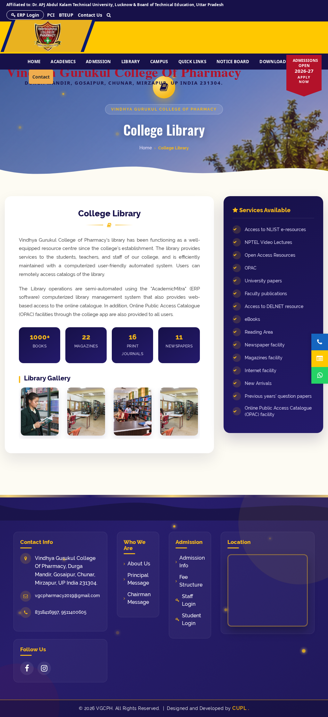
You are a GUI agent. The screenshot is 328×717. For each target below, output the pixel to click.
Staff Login (188, 600)
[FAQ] (319, 358)
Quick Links (192, 61)
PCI (50, 15)
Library (130, 61)
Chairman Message (139, 598)
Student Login (191, 619)
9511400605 (73, 612)
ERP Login (27, 15)
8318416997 (47, 612)
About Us (138, 564)
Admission (98, 61)
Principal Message (138, 579)
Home (34, 61)
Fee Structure (190, 581)
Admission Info (191, 562)
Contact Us (90, 15)
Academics (63, 61)
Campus (159, 61)
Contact (41, 77)
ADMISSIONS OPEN (305, 71)
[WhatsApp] (319, 375)
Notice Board (233, 61)
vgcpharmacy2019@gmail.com (67, 595)
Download (272, 61)
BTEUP (66, 15)
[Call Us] (319, 342)
